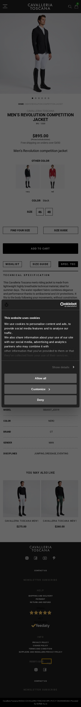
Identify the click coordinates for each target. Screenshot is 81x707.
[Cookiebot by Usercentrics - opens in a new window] (60, 304)
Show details (60, 367)
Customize (38, 389)
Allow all (40, 378)
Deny (40, 399)
